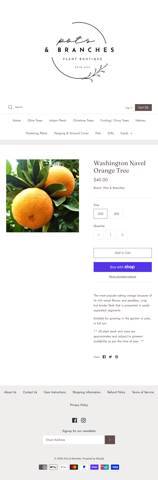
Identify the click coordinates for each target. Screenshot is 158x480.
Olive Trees (35, 120)
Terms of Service (143, 392)
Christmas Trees (83, 120)
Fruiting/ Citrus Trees (114, 120)
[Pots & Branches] (79, 50)
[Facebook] (74, 420)
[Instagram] (83, 420)
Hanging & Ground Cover (71, 133)
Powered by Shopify (93, 458)
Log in (128, 107)
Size (96, 205)
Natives (140, 120)
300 (116, 214)
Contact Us (30, 392)
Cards (126, 133)
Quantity (99, 226)
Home (17, 120)
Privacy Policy (79, 405)
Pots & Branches (113, 188)
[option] (42, 195)
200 (100, 214)
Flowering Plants (36, 133)
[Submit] (110, 439)
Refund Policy (116, 392)
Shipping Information (87, 392)
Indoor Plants (57, 120)
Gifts (111, 133)
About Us (10, 392)
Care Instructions (55, 392)
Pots (98, 133)
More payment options (122, 276)
